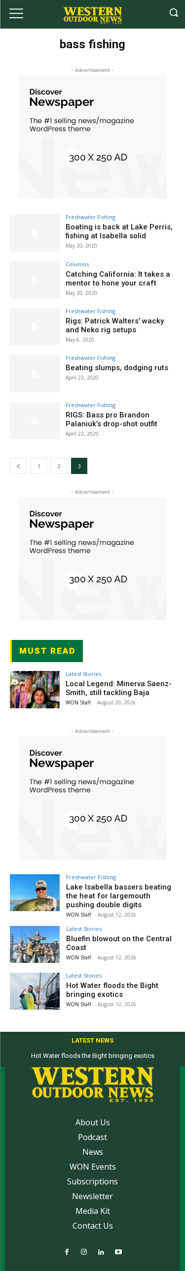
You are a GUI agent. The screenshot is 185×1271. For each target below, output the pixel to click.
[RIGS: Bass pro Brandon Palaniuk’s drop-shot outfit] (35, 420)
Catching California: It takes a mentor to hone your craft (118, 278)
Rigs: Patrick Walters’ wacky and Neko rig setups (115, 325)
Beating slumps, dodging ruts (117, 367)
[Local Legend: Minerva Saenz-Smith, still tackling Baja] (35, 689)
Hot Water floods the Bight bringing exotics (112, 990)
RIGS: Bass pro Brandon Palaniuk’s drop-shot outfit (111, 419)
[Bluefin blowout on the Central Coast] (35, 944)
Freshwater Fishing (90, 217)
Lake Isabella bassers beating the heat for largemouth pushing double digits (118, 896)
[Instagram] (84, 1252)
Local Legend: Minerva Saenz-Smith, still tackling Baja (119, 688)
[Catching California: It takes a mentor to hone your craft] (35, 279)
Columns (77, 264)
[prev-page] (18, 466)
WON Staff (78, 702)
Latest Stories (83, 673)
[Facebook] (66, 1252)
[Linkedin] (101, 1252)
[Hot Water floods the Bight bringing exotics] (35, 991)
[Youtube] (118, 1252)
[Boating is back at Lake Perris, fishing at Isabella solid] (35, 232)
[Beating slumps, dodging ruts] (35, 373)
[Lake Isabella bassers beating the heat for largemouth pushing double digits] (35, 892)
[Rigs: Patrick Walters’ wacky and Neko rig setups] (35, 326)
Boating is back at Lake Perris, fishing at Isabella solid (119, 231)
